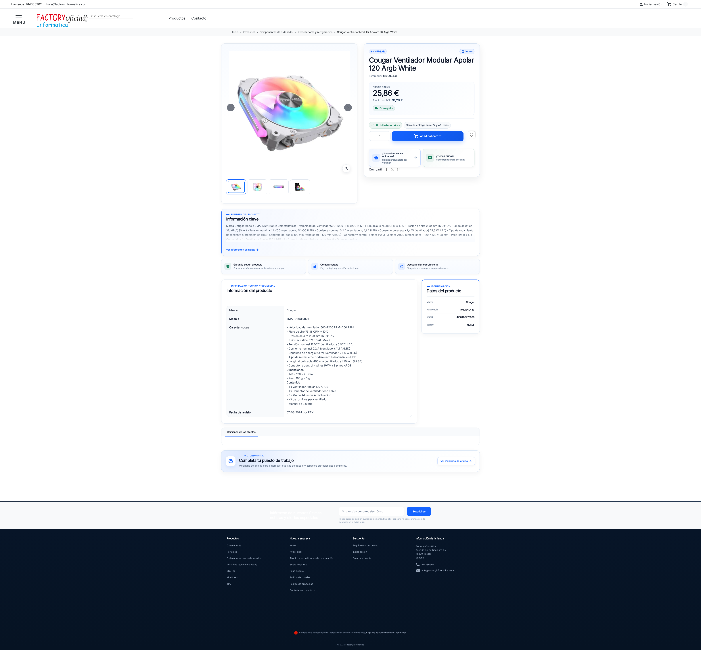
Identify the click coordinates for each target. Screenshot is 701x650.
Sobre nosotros (298, 564)
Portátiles (232, 551)
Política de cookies (300, 577)
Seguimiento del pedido (365, 545)
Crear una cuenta (362, 558)
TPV (229, 584)
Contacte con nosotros (302, 590)
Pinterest (398, 169)
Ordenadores (234, 545)
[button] (650, 4)
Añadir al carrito (427, 136)
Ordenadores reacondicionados (244, 558)
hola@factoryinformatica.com (66, 4)
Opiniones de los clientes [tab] (241, 431)
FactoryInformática (354, 644)
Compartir (386, 169)
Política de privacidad (301, 584)
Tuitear (392, 169)
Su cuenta (359, 538)
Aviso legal (296, 551)
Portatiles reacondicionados (242, 564)
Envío (293, 545)
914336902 (428, 564)
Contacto (198, 18)
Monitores (232, 577)
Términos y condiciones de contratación (311, 558)
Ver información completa (242, 249)
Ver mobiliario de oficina (456, 461)
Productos (176, 18)
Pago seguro (297, 571)
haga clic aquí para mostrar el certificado (386, 632)
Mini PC (231, 571)
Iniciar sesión (360, 551)
